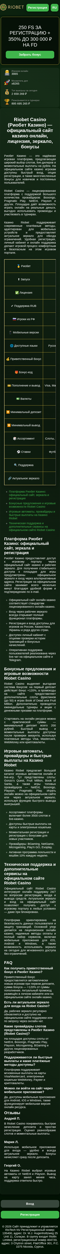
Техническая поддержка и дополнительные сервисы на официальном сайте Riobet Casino (32, 527)
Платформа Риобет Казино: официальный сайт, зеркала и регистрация (29, 495)
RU (54, 7)
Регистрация (37, 7)
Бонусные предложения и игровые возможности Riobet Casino (32, 505)
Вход (30, 1203)
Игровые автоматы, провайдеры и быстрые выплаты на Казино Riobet (32, 515)
